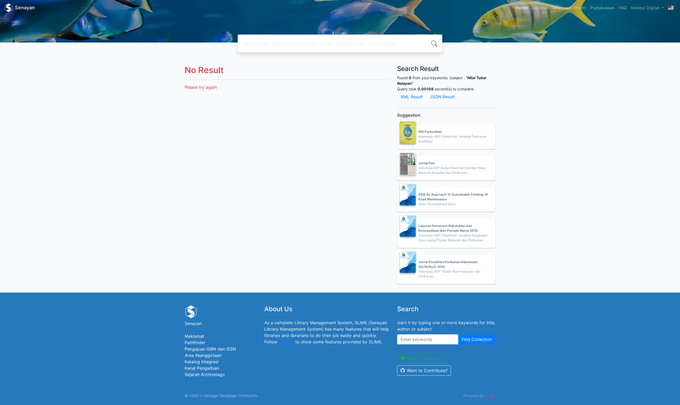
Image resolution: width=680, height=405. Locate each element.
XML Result (412, 96)
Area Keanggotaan (203, 355)
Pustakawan (602, 7)
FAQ (623, 7)
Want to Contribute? (427, 370)
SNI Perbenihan (430, 132)
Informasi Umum (569, 7)
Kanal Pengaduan (202, 368)
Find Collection (477, 339)
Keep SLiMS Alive (424, 358)
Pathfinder (195, 342)
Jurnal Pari (426, 163)
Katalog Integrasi (202, 361)
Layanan (540, 7)
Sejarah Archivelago (205, 374)
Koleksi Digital (646, 7)
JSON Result (442, 96)
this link (286, 341)
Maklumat (194, 336)
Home (522, 7)
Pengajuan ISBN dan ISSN (210, 349)
